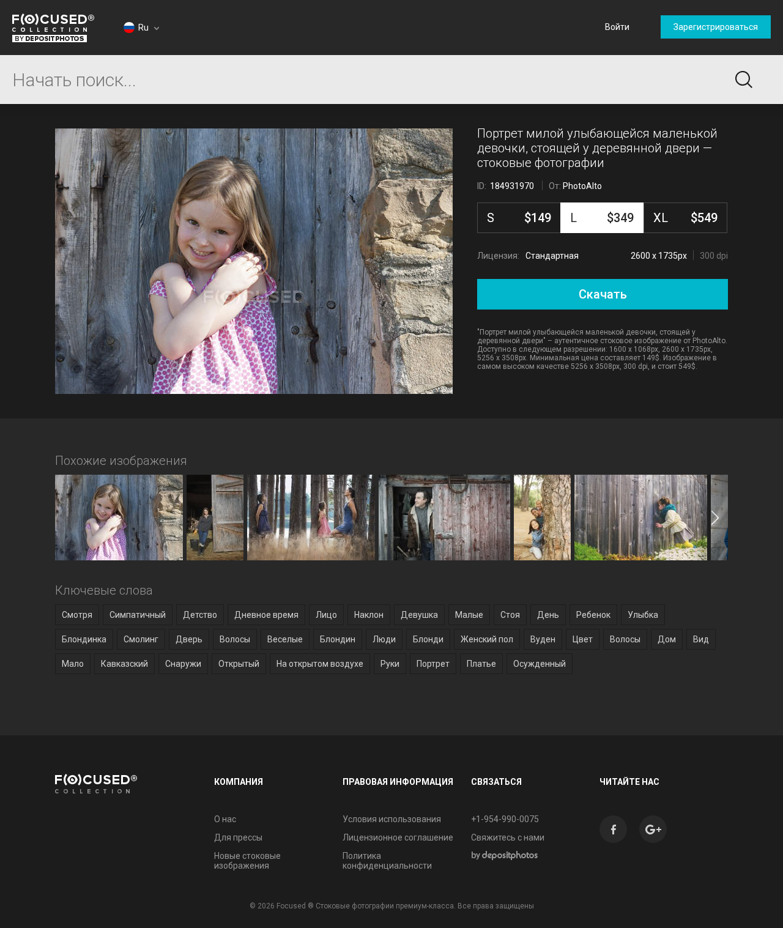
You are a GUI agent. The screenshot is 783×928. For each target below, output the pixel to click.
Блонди (428, 639)
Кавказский (124, 664)
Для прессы (238, 837)
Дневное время (266, 615)
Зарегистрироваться (716, 27)
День (548, 615)
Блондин (337, 639)
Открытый (238, 664)
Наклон (369, 615)
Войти (617, 27)
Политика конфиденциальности (387, 860)
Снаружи (183, 664)
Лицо (326, 615)
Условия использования (392, 819)
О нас (225, 819)
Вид (701, 639)
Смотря (77, 615)
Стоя (510, 615)
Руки (389, 664)
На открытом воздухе (319, 664)
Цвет (583, 639)
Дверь (189, 639)
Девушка (419, 615)
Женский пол (487, 639)
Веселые (285, 639)
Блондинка (84, 639)
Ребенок (593, 615)
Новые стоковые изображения (247, 860)
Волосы (235, 639)
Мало (73, 664)
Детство (200, 615)
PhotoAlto (582, 186)
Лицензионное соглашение (398, 837)
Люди (384, 639)
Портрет (433, 664)
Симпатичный (137, 615)
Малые (469, 615)
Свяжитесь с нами (507, 837)
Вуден (542, 639)
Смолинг (141, 639)
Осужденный (539, 664)
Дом (667, 639)
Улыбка (643, 615)
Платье (481, 664)
